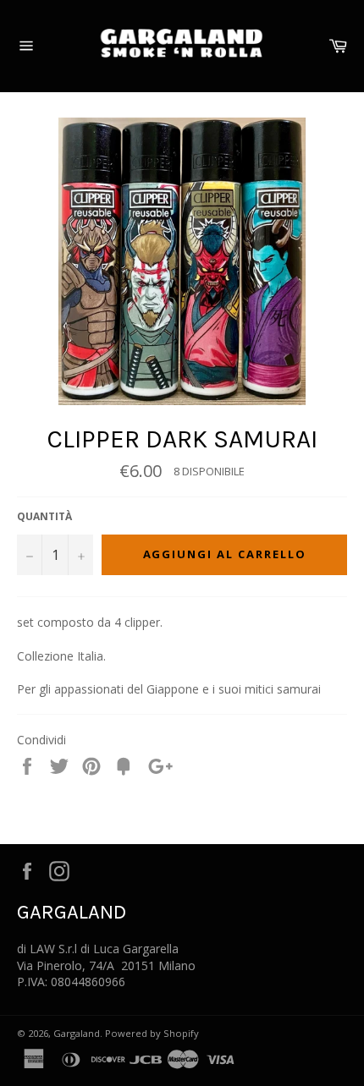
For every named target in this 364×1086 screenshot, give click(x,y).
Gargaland (76, 1033)
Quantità (44, 517)
